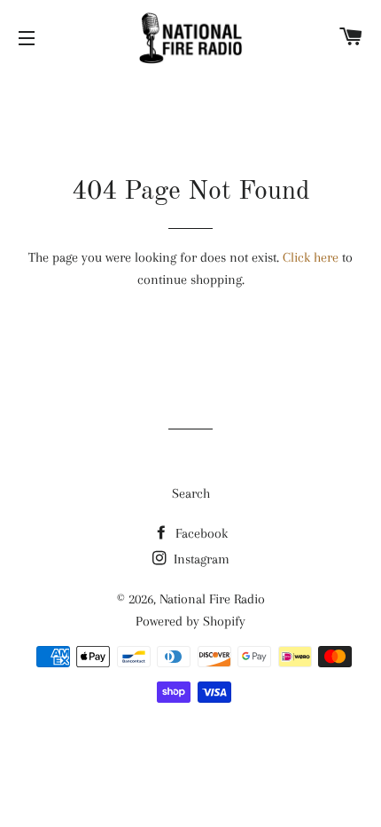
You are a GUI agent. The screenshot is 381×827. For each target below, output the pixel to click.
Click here (310, 257)
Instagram (199, 559)
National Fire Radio (212, 599)
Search (191, 493)
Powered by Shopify (190, 621)
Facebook (200, 533)
